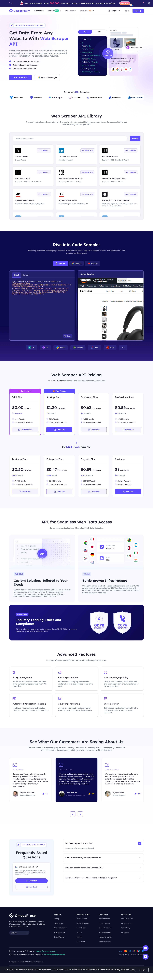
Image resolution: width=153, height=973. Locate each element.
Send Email (32, 887)
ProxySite (125, 932)
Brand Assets (59, 937)
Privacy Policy (124, 954)
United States (81, 919)
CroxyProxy (125, 928)
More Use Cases (105, 942)
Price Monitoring (105, 932)
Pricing (56, 919)
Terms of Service (137, 954)
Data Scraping (104, 923)
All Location (80, 942)
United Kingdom (82, 923)
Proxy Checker (126, 923)
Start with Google (49, 77)
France (79, 932)
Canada (79, 937)
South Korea (81, 928)
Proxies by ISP (59, 932)
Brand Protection (105, 928)
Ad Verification (104, 919)
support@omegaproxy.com (46, 951)
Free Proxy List (127, 919)
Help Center (58, 923)
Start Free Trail (20, 77)
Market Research (105, 937)
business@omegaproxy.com (54, 955)
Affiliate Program (60, 928)
